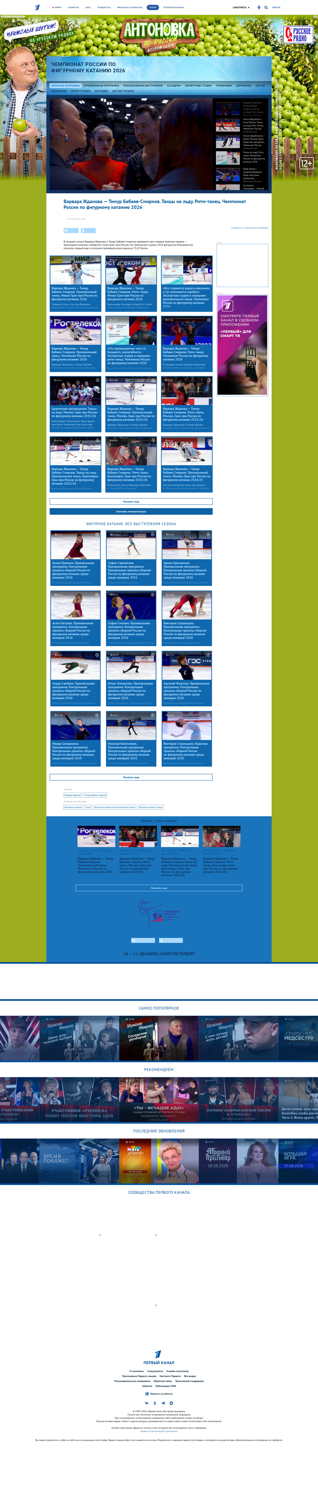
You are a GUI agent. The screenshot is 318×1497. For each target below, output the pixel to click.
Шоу (88, 7)
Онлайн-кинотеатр (177, 1371)
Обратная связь (163, 1381)
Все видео (190, 1376)
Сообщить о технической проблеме (249, 227)
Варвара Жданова (73, 795)
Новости (73, 7)
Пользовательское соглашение (132, 1381)
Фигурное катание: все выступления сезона (114, 807)
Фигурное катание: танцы (150, 807)
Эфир (58, 7)
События (147, 1386)
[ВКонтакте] (71, 230)
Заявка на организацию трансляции (159, 1431)
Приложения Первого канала (139, 1376)
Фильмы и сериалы (129, 7)
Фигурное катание (73, 807)
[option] (240, 106)
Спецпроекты (155, 1371)
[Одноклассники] (88, 230)
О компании (137, 1371)
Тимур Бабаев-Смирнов (95, 795)
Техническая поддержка (189, 1381)
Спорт (153, 7)
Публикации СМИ (166, 1386)
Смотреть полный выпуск (131, 511)
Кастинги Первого (170, 1376)
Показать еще (131, 501)
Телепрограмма (173, 7)
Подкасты (104, 7)
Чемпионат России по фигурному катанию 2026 (88, 67)
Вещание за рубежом (162, 1393)
